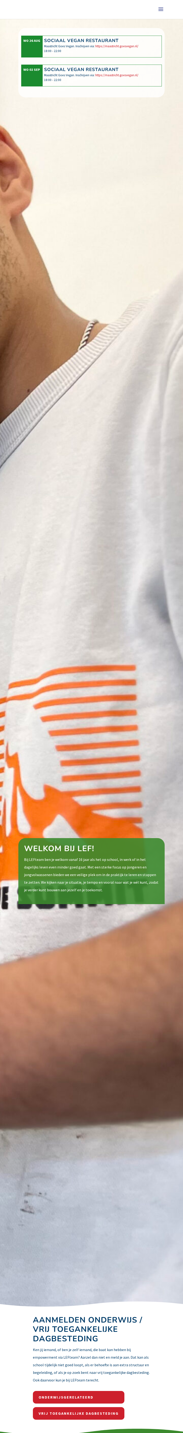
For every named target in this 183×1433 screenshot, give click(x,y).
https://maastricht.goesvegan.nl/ (116, 46)
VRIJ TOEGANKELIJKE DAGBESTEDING (79, 1413)
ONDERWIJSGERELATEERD (66, 1397)
